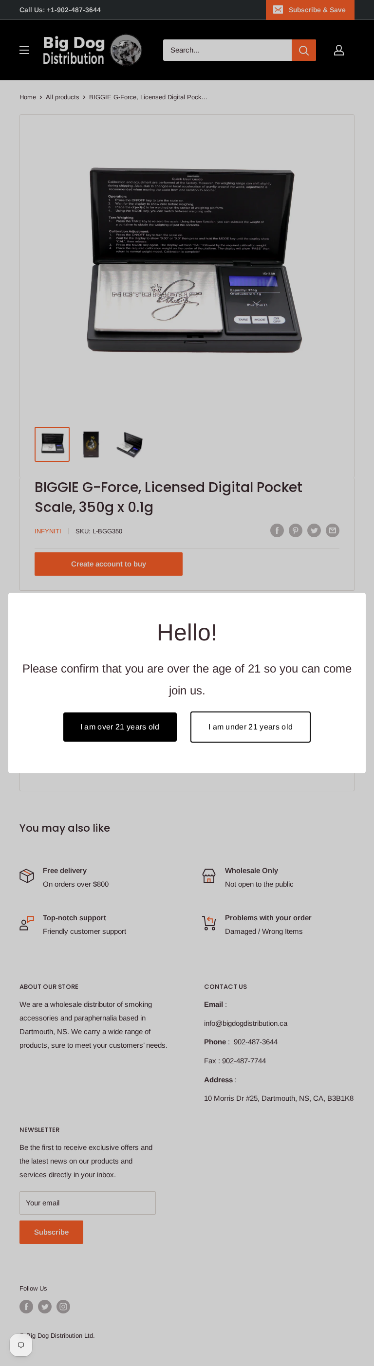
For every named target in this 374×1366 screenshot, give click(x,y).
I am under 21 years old (250, 727)
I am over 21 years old (120, 727)
